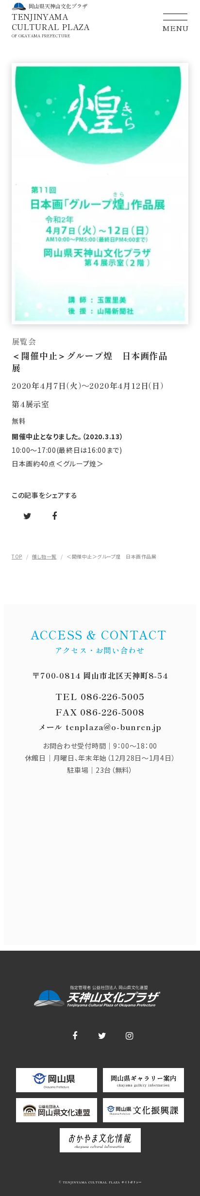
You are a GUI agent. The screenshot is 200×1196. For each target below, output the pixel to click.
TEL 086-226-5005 (99, 696)
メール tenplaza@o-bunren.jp (100, 727)
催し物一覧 (44, 556)
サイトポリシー (131, 1182)
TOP (17, 556)
